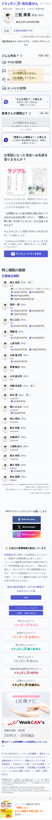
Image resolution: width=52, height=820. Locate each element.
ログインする (45, 3)
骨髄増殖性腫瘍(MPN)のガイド (26, 668)
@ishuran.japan (28, 519)
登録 (26, 597)
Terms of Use (13, 787)
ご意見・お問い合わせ (26, 613)
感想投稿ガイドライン (12, 760)
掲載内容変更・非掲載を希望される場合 (26, 43)
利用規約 (8, 554)
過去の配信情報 (15, 586)
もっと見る (26, 129)
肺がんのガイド (26, 656)
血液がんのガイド (26, 632)
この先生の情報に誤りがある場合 (35, 36)
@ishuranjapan (29, 527)
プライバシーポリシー (35, 757)
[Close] (50, 798)
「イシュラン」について (26, 607)
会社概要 (32, 753)
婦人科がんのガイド (26, 644)
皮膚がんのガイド (26, 680)
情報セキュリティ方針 (35, 760)
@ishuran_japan (29, 534)
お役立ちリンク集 (26, 590)
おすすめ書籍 (34, 586)
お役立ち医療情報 (36, 8)
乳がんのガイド (26, 621)
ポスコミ (37, 241)
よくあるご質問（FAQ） (20, 770)
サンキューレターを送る (28, 253)
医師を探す (20, 8)
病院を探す (8, 8)
